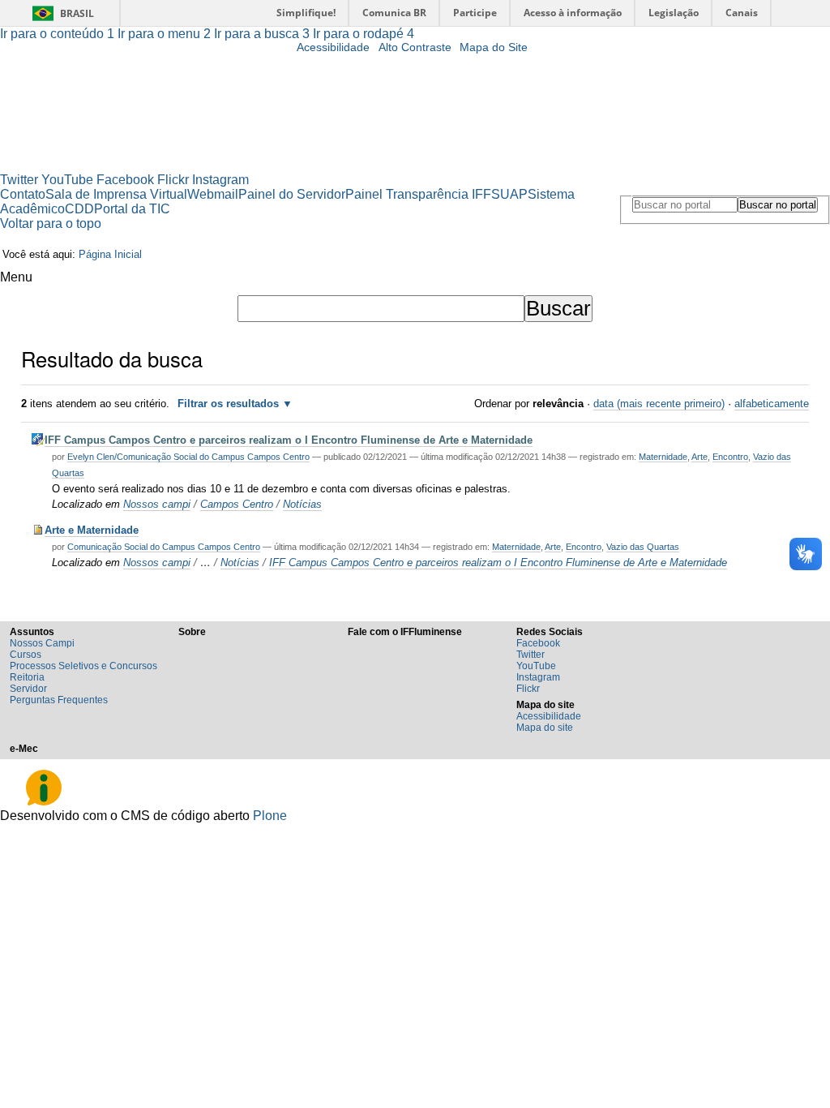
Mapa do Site (494, 47)
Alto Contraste (415, 47)
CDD (79, 209)
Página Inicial (110, 254)
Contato (22, 194)
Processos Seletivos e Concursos (83, 666)
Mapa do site (544, 727)
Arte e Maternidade (92, 530)
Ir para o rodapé (363, 34)
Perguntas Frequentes (59, 700)
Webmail (212, 194)
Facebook (125, 180)
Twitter (19, 180)
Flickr (173, 180)
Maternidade (663, 457)
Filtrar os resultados (228, 403)
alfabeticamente (771, 403)
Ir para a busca (262, 34)
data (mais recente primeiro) (659, 403)
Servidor (28, 688)
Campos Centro (236, 504)
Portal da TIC (132, 209)
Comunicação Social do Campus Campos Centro (163, 547)
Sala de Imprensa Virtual (116, 194)
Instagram (220, 180)
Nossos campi (156, 504)
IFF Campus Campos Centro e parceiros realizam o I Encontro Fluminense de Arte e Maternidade (289, 440)
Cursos (25, 654)
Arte (699, 457)
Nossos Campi (42, 643)
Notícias (302, 504)
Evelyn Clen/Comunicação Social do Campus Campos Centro (188, 457)
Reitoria (27, 677)
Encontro (730, 457)
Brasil (77, 13)
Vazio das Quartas (642, 547)
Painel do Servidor (291, 194)
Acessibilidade (333, 47)
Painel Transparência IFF (418, 194)
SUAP (509, 194)
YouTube (67, 180)
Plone (270, 815)
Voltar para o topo (50, 223)
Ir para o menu (164, 34)
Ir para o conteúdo (57, 34)
